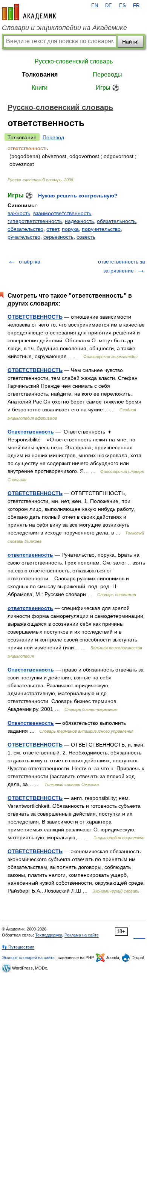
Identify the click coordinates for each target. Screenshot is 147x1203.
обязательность (116, 221)
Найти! (130, 42)
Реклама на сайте (81, 935)
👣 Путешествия (18, 947)
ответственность (30, 555)
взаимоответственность (62, 213)
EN (94, 5)
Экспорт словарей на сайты (28, 957)
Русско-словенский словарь (74, 61)
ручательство (24, 237)
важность (19, 213)
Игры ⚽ (107, 87)
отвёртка (29, 262)
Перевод (53, 137)
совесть (86, 237)
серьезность (58, 237)
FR (136, 5)
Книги (39, 87)
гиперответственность (35, 221)
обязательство (25, 229)
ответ (52, 229)
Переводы (107, 74)
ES (122, 5)
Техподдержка (48, 935)
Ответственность (31, 432)
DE (108, 5)
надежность (79, 221)
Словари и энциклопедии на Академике (64, 28)
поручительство (101, 229)
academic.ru (29, 12)
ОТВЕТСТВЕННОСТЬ (35, 317)
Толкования (40, 74)
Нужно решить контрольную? (78, 196)
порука (70, 229)
